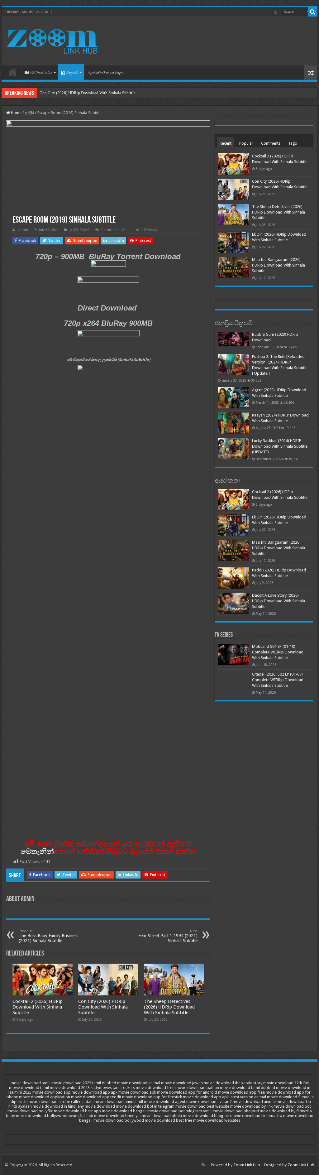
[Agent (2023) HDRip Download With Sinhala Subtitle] (233, 397)
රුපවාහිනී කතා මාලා (105, 72)
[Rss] (275, 12)
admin (22, 230)
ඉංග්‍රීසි (29, 112)
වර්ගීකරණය (41, 72)
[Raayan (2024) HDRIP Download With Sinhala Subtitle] (233, 423)
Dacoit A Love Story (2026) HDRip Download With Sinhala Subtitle (278, 601)
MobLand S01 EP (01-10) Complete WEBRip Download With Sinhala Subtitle (277, 652)
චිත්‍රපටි (72, 72)
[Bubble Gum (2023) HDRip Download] (233, 339)
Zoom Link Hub (246, 1165)
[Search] (312, 12)
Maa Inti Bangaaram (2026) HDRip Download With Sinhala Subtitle (278, 265)
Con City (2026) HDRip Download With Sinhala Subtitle (88, 92)
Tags (292, 143)
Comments (270, 143)
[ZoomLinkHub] (53, 39)
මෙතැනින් (37, 851)
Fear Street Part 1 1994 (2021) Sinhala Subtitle (168, 936)
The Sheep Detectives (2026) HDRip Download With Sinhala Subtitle (169, 1007)
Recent (225, 143)
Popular (246, 143)
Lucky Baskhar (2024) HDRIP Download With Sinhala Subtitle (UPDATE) (279, 446)
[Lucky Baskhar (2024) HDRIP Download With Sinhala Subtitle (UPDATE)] (233, 448)
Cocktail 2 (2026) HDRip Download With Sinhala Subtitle (37, 1007)
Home (13, 72)
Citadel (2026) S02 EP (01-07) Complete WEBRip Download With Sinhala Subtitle (277, 680)
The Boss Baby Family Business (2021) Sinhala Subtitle (48, 936)
